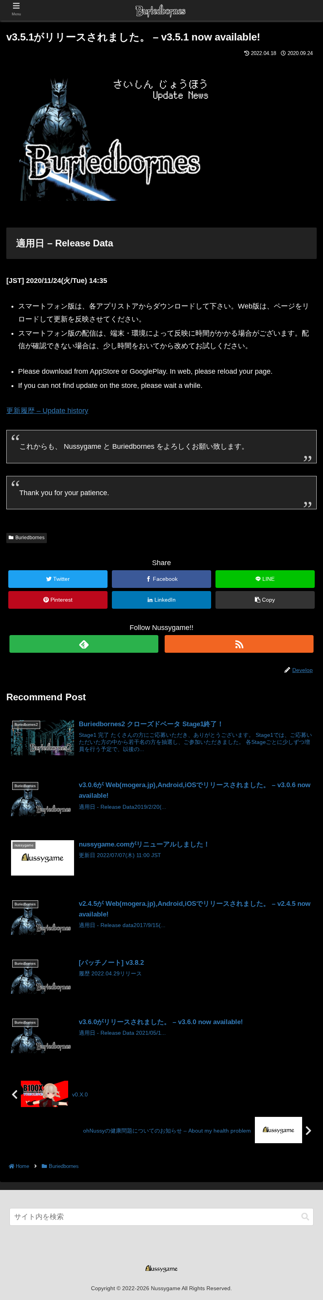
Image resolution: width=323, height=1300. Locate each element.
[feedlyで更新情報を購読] (83, 644)
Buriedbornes (30, 537)
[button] (305, 1216)
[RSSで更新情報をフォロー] (239, 644)
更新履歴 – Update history (47, 411)
